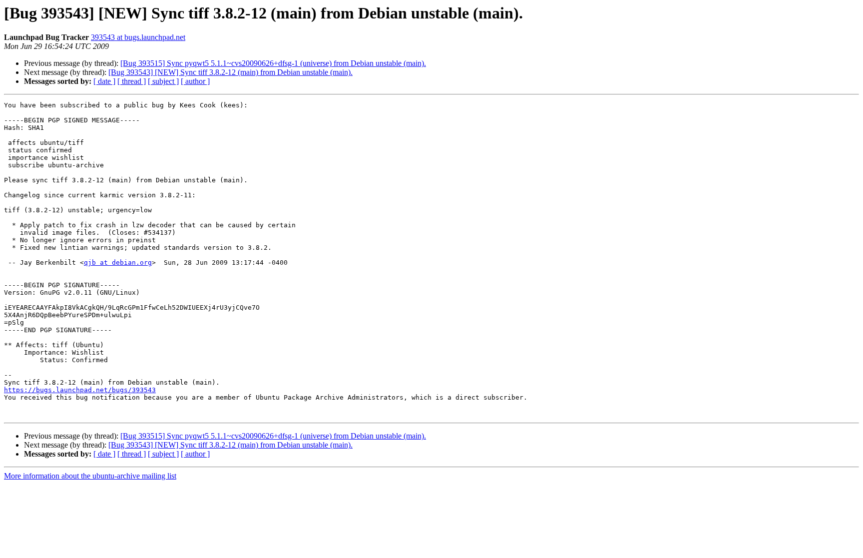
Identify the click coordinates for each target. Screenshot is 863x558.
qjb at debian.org (118, 262)
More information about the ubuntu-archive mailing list (90, 476)
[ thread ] (131, 81)
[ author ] (195, 81)
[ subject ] (163, 81)
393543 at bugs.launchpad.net (138, 37)
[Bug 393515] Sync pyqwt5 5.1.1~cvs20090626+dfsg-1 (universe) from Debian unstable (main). (273, 63)
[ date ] (104, 81)
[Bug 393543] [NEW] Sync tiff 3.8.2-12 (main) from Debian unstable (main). (230, 72)
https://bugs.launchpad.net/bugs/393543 (80, 390)
